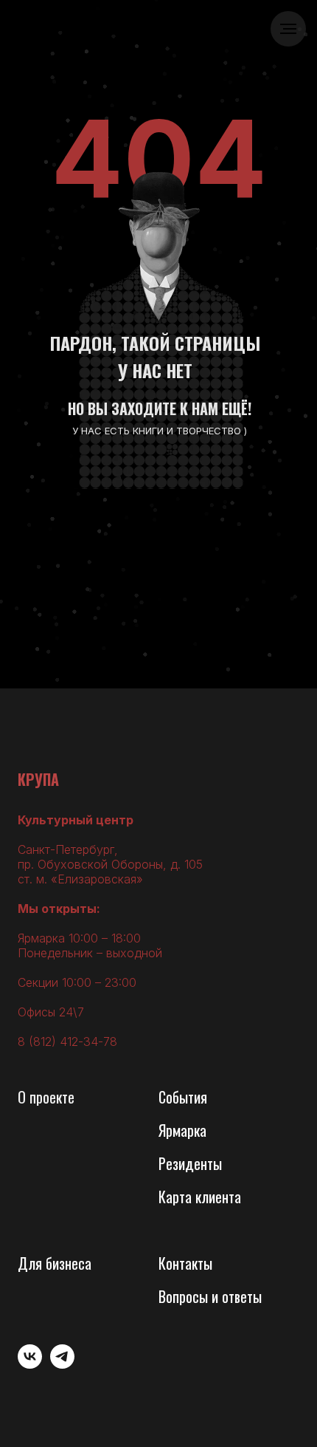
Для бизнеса (54, 1263)
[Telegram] (62, 1364)
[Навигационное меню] (288, 29)
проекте (51, 1097)
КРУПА (38, 779)
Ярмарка (182, 1130)
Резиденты (190, 1163)
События (182, 1097)
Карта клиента (199, 1197)
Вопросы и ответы (210, 1296)
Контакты (185, 1263)
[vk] (30, 1364)
